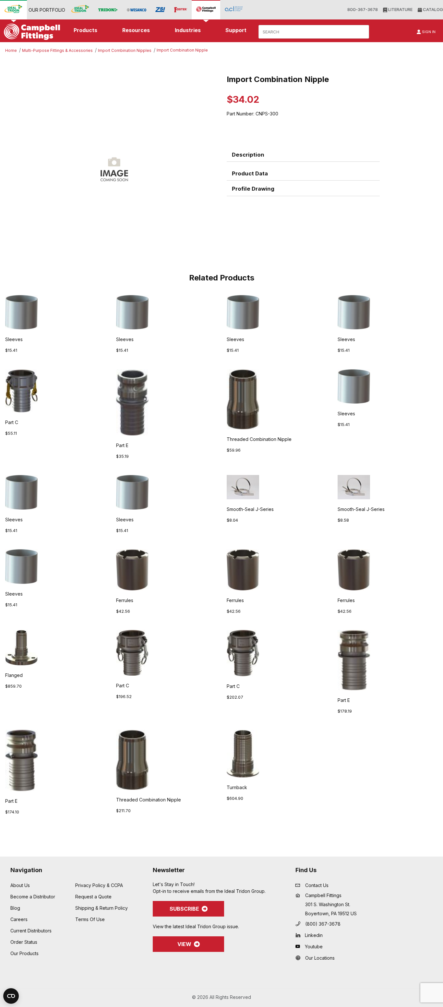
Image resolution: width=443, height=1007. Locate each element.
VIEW (184, 944)
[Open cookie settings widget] (11, 996)
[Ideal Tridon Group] (13, 10)
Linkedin (314, 935)
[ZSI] (160, 10)
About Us (20, 885)
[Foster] (180, 10)
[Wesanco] (136, 9)
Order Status (23, 942)
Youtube (314, 946)
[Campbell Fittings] (206, 10)
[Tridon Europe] (108, 9)
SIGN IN (428, 32)
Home (11, 50)
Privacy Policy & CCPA (99, 885)
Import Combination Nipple (182, 50)
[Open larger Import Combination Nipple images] (114, 168)
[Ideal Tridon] (80, 9)
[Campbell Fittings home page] (30, 32)
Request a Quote (93, 896)
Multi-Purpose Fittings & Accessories (57, 50)
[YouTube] (299, 946)
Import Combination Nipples (124, 50)
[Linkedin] (299, 935)
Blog (15, 908)
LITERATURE (400, 9)
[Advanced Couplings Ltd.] (234, 9)
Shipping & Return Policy (101, 908)
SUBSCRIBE (184, 909)
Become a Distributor (32, 896)
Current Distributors (31, 930)
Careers (19, 919)
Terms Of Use (90, 919)
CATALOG (432, 9)
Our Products (24, 953)
